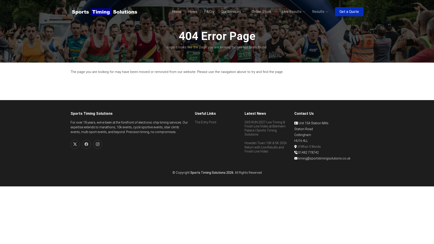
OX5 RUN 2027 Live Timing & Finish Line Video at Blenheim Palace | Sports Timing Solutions (265, 128)
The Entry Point (205, 122)
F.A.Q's (209, 11)
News (192, 11)
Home (177, 11)
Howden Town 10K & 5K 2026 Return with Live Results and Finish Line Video (266, 147)
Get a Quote (349, 11)
